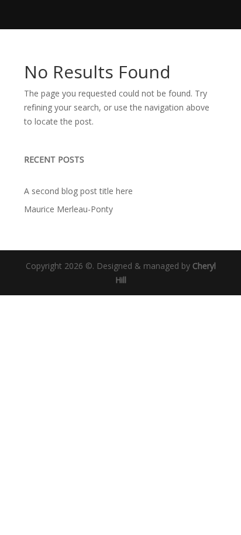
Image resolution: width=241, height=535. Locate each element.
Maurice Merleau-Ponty (68, 209)
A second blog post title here (78, 190)
